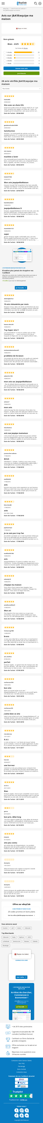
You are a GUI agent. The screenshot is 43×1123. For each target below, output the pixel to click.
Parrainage (21, 1066)
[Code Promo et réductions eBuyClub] (22, 3)
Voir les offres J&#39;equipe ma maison (20, 915)
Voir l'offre (20, 977)
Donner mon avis (22, 68)
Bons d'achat (21, 1069)
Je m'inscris (21, 73)
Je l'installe (20, 288)
